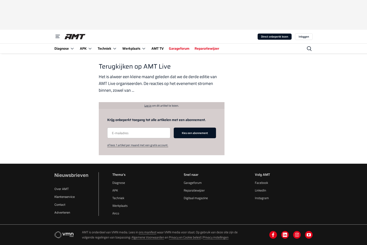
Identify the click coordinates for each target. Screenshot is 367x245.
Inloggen (304, 36)
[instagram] (297, 235)
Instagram (262, 198)
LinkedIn (260, 190)
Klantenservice (64, 197)
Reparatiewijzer (194, 190)
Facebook (261, 182)
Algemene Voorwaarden (147, 237)
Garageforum (193, 182)
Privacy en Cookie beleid (185, 237)
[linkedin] (285, 235)
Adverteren (62, 212)
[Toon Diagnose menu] (72, 49)
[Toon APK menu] (90, 49)
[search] (309, 48)
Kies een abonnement (195, 133)
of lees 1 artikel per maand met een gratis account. (137, 145)
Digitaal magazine (196, 198)
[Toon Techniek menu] (114, 49)
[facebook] (273, 235)
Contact (59, 204)
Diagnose (118, 182)
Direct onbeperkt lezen (274, 36)
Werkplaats (120, 205)
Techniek (118, 198)
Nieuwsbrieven (71, 175)
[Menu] (57, 36)
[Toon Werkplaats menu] (143, 49)
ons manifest (147, 232)
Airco (115, 213)
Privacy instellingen (216, 237)
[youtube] (309, 235)
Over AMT (61, 189)
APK (115, 190)
